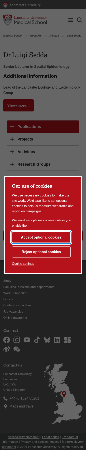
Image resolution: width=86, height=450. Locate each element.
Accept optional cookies (41, 237)
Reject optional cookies (41, 252)
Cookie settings (23, 263)
